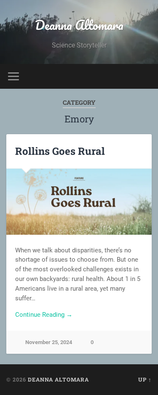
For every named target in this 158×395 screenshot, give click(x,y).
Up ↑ (145, 379)
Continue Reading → (43, 314)
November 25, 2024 (48, 342)
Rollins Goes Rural (60, 151)
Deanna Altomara (79, 25)
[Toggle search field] (145, 76)
